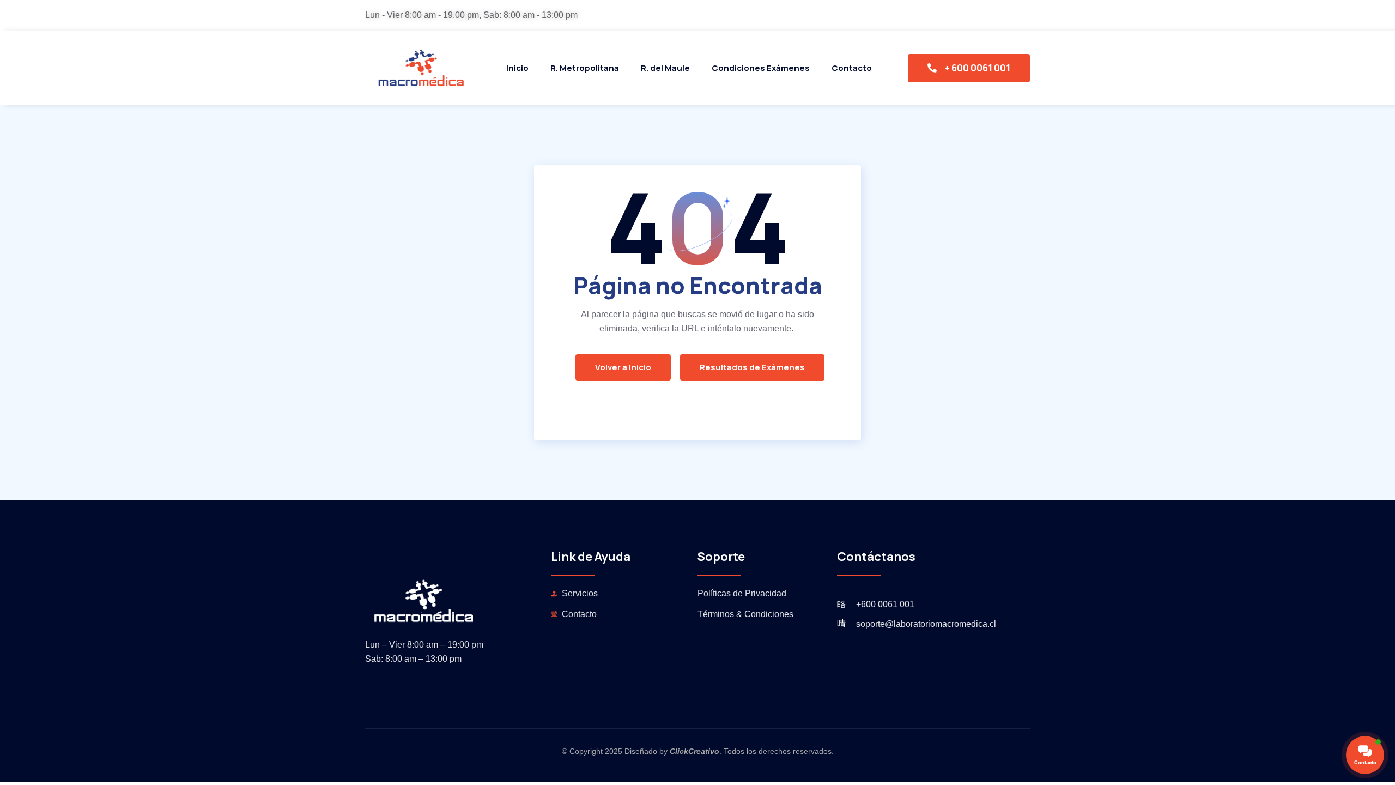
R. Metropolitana (584, 68)
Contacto (852, 68)
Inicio (517, 68)
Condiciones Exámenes (761, 68)
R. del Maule (665, 68)
